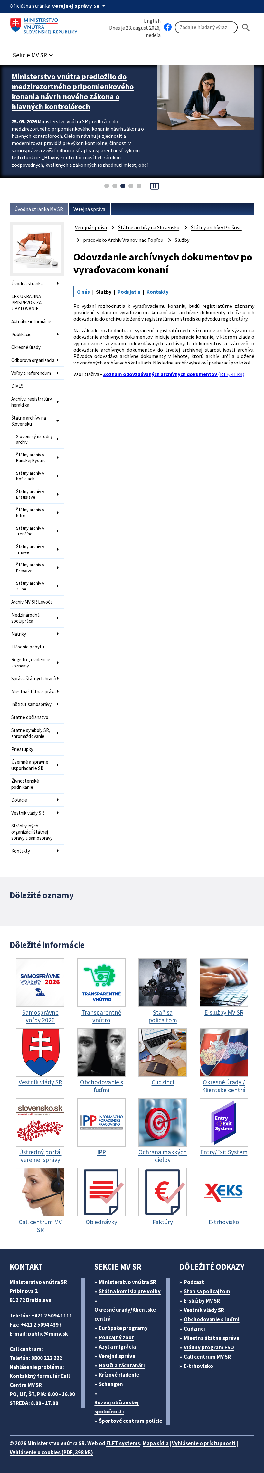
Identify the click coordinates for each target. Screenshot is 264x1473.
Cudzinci (194, 1328)
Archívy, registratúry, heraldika (32, 402)
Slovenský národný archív (34, 439)
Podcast (194, 1282)
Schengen (111, 1384)
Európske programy (123, 1328)
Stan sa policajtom (207, 1291)
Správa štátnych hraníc (34, 678)
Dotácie (19, 800)
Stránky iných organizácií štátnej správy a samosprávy (31, 832)
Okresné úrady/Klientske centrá (125, 1314)
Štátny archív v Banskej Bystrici (31, 457)
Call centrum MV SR (207, 1356)
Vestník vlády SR (27, 813)
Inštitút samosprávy (31, 704)
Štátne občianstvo (29, 717)
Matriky (18, 634)
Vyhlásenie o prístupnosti (204, 1443)
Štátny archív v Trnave (30, 549)
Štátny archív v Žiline (30, 586)
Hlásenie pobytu (27, 647)
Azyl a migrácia (117, 1346)
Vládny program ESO (209, 1347)
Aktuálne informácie (31, 321)
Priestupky (22, 749)
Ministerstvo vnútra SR (127, 1282)
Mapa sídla (156, 1443)
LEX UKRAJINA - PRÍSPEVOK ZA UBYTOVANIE (27, 302)
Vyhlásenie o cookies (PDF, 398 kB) (51, 1452)
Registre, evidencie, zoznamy (31, 662)
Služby (182, 240)
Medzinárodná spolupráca (25, 618)
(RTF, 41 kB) (173, 374)
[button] (34, 53)
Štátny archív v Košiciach (30, 476)
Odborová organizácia (32, 360)
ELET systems (123, 1443)
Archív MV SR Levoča (31, 602)
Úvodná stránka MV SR (38, 209)
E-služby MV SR (202, 1300)
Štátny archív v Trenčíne (30, 531)
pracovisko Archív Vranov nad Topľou (123, 240)
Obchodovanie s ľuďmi (212, 1319)
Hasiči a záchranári (122, 1365)
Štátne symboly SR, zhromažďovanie (30, 733)
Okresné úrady (26, 347)
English (152, 20)
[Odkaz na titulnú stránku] (45, 24)
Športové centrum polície (130, 1420)
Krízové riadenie (119, 1374)
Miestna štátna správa (33, 691)
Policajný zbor (116, 1337)
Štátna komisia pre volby (130, 1291)
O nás (83, 291)
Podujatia (129, 291)
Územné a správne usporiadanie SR (29, 765)
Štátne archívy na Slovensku (28, 421)
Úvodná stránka (27, 283)
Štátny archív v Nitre (30, 512)
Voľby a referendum (31, 373)
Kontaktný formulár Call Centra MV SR (40, 1381)
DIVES (17, 386)
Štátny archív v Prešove (30, 567)
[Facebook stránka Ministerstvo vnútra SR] (168, 27)
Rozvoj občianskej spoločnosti (116, 1407)
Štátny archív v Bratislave (30, 494)
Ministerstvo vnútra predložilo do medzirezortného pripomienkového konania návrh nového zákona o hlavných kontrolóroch (73, 91)
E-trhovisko (198, 1366)
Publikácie (21, 334)
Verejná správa (89, 209)
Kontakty (20, 851)
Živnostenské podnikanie (25, 784)
